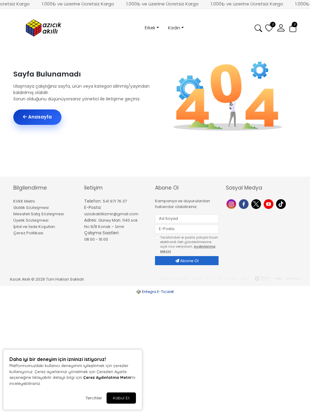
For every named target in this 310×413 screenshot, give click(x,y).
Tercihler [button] (93, 398)
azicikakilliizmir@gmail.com (111, 214)
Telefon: (92, 201)
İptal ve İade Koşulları (34, 226)
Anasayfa (39, 117)
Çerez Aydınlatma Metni (107, 377)
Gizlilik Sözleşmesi (31, 207)
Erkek (150, 28)
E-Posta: (92, 207)
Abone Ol (189, 261)
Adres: (90, 220)
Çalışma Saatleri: (101, 233)
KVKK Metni (24, 201)
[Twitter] (257, 203)
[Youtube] (269, 203)
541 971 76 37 (115, 201)
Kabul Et (121, 398)
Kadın (174, 28)
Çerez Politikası (28, 233)
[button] (293, 28)
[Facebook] (244, 203)
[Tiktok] (281, 203)
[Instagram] (232, 203)
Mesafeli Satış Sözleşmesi (38, 214)
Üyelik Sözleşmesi (30, 220)
